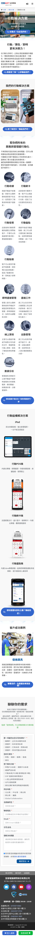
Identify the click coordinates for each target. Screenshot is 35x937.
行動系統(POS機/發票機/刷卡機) (17, 773)
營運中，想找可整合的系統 (15, 750)
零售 (7, 757)
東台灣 (7, 795)
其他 (7, 760)
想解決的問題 (9, 836)
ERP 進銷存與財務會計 (14, 776)
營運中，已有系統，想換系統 (16, 747)
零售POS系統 (10, 767)
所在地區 (7, 789)
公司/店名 (7, 827)
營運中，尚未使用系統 (13, 744)
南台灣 (23, 792)
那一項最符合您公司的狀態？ (15, 738)
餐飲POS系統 (23, 767)
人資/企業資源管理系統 (14, 779)
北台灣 (7, 792)
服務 (18, 757)
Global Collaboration (13, 798)
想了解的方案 (9, 764)
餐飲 (13, 757)
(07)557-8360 (16, 906)
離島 (14, 795)
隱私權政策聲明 (20, 856)
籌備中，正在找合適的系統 (15, 741)
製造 (24, 757)
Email (6, 819)
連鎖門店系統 (10, 770)
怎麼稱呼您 (8, 802)
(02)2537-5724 (16, 911)
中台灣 (15, 792)
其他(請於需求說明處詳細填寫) (17, 785)
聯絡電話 (7, 811)
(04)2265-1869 (16, 916)
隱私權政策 (10, 925)
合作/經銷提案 (10, 782)
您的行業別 (8, 754)
